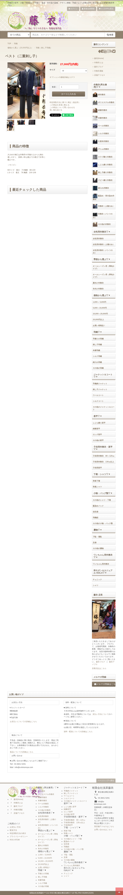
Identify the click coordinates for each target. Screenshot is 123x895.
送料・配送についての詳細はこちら (78, 732)
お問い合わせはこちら (103, 830)
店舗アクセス (99, 75)
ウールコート (98, 395)
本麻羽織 (96, 350)
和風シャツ (97, 487)
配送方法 (13, 830)
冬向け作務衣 (98, 289)
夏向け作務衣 (98, 283)
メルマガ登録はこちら (106, 684)
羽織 (16, 44)
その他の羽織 (98, 368)
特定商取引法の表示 (18, 833)
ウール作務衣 (103, 126)
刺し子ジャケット (100, 389)
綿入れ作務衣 (103, 188)
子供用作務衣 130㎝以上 (103, 462)
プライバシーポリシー (19, 836)
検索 (111, 35)
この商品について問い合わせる (62, 107)
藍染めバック (98, 506)
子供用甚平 (97, 468)
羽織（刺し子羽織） (44, 48)
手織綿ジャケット (100, 384)
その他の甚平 (98, 440)
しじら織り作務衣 (105, 165)
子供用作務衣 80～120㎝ (103, 456)
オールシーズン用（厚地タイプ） (103, 275)
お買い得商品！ (99, 325)
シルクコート (98, 401)
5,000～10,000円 (100, 308)
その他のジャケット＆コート (103, 408)
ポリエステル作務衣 (106, 102)
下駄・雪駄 (97, 537)
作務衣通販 (98, 71)
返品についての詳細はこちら (21, 752)
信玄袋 (95, 512)
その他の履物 (98, 548)
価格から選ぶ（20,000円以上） (20, 48)
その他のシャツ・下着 (102, 500)
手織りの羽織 (98, 339)
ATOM (17, 840)
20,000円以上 (98, 319)
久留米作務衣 (103, 141)
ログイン (74, 9)
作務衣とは (98, 63)
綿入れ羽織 (97, 362)
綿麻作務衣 (102, 110)
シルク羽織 (97, 356)
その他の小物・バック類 (103, 523)
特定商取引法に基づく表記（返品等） (65, 102)
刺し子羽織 (97, 344)
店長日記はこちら (99, 668)
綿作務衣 (101, 95)
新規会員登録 (88, 9)
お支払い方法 (15, 827)
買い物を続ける (56, 110)
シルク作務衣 (103, 133)
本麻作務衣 (102, 118)
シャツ (95, 585)
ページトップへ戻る (106, 780)
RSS (12, 840)
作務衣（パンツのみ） (102, 216)
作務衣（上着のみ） (106, 206)
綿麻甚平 (96, 429)
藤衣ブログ (98, 67)
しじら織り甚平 (99, 423)
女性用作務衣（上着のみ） (103, 244)
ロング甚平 (97, 434)
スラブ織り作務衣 (105, 157)
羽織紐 (95, 517)
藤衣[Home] (99, 58)
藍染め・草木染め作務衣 (103, 197)
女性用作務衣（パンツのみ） (103, 251)
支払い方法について (101, 714)
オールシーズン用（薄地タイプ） (103, 267)
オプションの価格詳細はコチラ (62, 77)
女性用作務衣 (98, 239)
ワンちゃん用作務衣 (101, 564)
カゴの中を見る (107, 9)
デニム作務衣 (103, 149)
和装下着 (96, 481)
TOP (9, 44)
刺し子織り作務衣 (105, 172)
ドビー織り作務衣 (105, 180)
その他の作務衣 (104, 224)
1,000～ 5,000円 (99, 302)
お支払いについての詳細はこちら (23, 721)
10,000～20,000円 (100, 314)
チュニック (97, 579)
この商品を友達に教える (59, 105)
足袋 (94, 542)
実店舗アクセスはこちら (104, 826)
